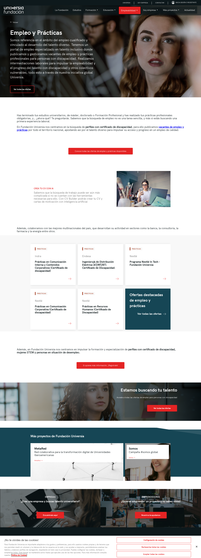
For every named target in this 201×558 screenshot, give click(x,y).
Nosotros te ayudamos (150, 515)
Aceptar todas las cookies (153, 554)
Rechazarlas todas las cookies (154, 547)
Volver (15, 22)
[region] (100, 547)
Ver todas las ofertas (22, 89)
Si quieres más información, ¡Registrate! (100, 365)
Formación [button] (89, 11)
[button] (184, 3)
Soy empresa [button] (148, 11)
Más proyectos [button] (169, 11)
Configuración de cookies (153, 540)
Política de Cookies (19, 555)
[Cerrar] (197, 547)
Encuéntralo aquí (50, 515)
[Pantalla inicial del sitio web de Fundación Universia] (14, 10)
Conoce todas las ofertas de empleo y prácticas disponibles (100, 151)
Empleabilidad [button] (127, 12)
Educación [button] (107, 11)
